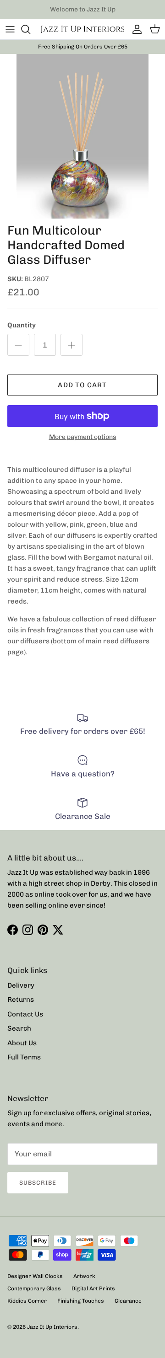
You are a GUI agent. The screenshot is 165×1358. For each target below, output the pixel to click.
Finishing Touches (80, 1301)
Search (19, 1028)
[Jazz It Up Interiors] (82, 29)
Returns (20, 999)
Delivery (20, 985)
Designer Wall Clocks (35, 1276)
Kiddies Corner (27, 1301)
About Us (22, 1043)
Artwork (84, 1276)
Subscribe (37, 1182)
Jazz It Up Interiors (52, 1327)
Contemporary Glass (34, 1288)
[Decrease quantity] (18, 345)
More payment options (82, 437)
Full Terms (24, 1057)
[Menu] (10, 29)
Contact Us (25, 1014)
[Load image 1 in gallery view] (82, 136)
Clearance (128, 1301)
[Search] (30, 29)
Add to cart (82, 385)
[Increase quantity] (71, 345)
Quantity (21, 325)
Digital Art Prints (93, 1288)
